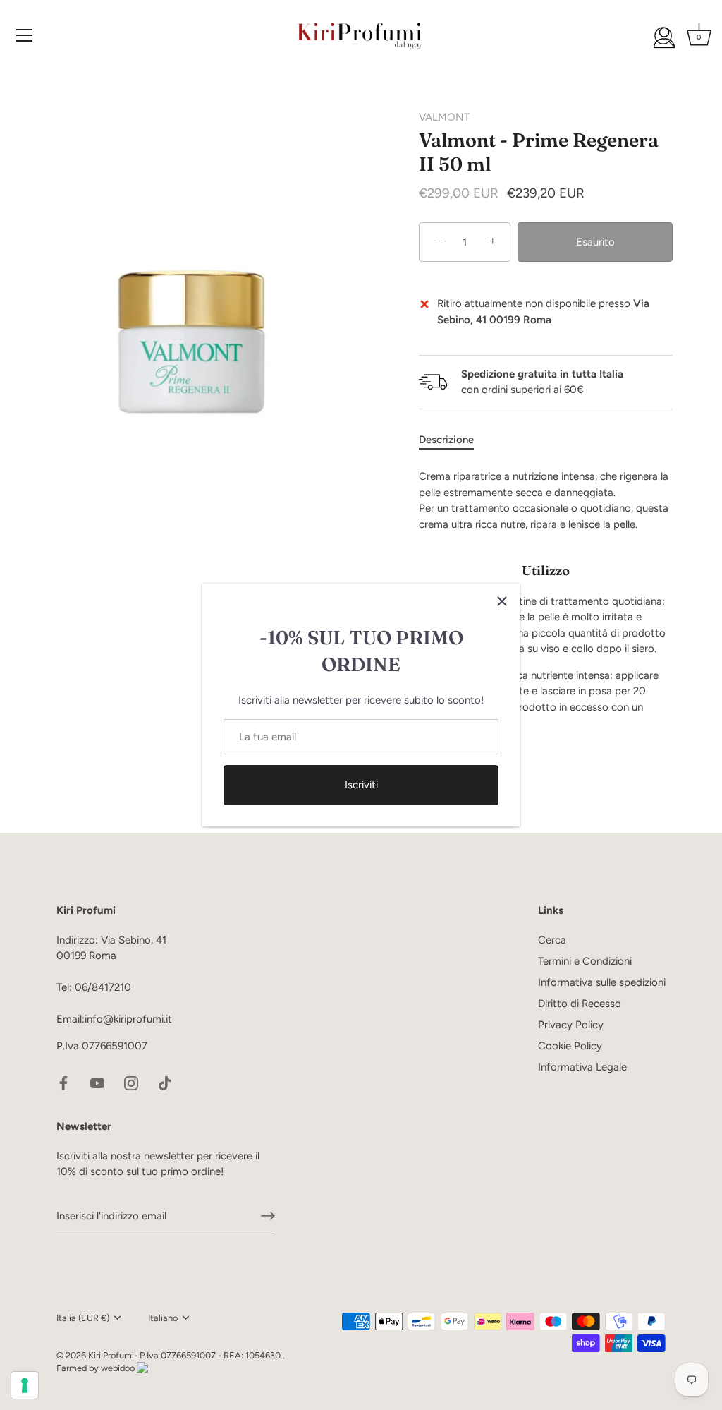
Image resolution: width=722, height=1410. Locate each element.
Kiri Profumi (111, 1355)
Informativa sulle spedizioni (602, 982)
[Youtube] (97, 1082)
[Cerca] (664, 37)
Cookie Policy (570, 1046)
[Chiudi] (502, 601)
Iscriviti (361, 784)
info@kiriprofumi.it (128, 1019)
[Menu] (24, 35)
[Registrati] (268, 1216)
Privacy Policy (571, 1024)
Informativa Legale (582, 1067)
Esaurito (595, 242)
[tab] (453, 440)
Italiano (163, 1318)
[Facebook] (63, 1082)
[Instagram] (131, 1082)
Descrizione (446, 439)
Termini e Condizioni (585, 961)
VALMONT (444, 117)
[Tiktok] (165, 1082)
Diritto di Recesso (579, 1003)
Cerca (552, 940)
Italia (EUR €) (82, 1318)
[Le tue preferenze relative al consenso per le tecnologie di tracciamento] (24, 1385)
